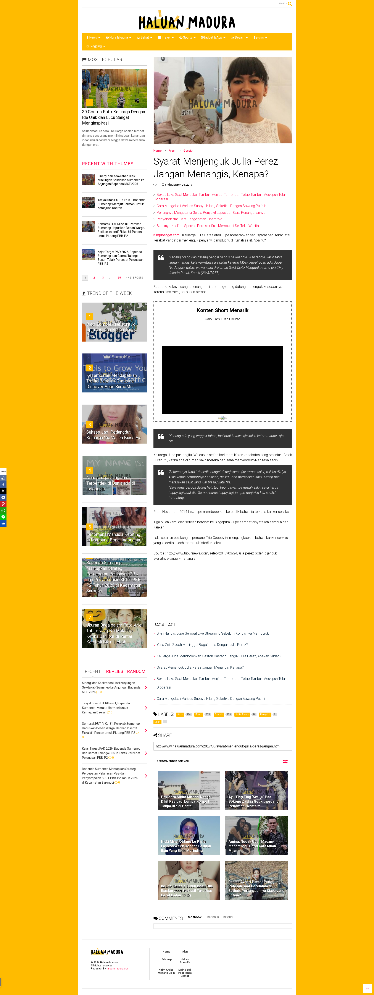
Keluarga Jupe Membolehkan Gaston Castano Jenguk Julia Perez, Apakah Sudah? (219, 656)
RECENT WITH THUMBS (108, 163)
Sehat (144, 37)
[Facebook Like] (3, 478)
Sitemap (166, 959)
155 (118, 277)
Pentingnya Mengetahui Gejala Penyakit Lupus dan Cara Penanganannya (211, 213)
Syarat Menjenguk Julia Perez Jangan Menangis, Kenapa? (200, 667)
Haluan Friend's (185, 961)
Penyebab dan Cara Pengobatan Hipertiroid (189, 219)
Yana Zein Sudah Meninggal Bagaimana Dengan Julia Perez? (202, 645)
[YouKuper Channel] (222, 418)
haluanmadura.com (117, 968)
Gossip (188, 150)
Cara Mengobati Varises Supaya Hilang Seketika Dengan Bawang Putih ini (212, 206)
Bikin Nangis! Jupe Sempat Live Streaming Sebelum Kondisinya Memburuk (213, 633)
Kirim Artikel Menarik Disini (166, 971)
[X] (3, 491)
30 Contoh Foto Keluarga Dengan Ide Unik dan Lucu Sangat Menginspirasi (113, 117)
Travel (165, 37)
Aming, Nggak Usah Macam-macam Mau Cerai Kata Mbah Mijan (252, 846)
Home (157, 150)
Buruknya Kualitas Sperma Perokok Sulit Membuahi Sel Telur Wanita (208, 226)
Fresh (172, 150)
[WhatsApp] (3, 510)
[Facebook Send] (3, 497)
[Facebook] (3, 484)
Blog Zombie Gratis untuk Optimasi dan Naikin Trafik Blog (111, 330)
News (93, 37)
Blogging (95, 46)
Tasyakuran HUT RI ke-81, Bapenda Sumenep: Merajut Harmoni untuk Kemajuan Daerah (121, 203)
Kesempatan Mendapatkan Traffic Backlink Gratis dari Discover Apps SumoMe (111, 381)
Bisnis (259, 37)
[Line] (3, 517)
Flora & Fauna (118, 37)
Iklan (185, 951)
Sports (187, 37)
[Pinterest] (3, 504)
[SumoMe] (3, 523)
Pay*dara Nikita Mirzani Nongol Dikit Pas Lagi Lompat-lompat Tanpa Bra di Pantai (186, 801)
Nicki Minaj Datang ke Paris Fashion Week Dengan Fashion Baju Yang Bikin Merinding (186, 846)
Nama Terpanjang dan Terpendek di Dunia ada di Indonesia (110, 483)
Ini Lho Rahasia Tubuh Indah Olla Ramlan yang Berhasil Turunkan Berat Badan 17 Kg (187, 890)
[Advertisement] (222, 332)
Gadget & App (212, 37)
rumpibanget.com (166, 235)
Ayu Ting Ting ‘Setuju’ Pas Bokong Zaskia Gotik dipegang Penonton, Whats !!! (254, 801)
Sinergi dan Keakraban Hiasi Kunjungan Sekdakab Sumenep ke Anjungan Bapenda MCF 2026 (121, 180)
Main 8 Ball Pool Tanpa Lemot (185, 973)
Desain (239, 37)
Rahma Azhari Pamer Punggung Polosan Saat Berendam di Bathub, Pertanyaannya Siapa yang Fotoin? (256, 888)
